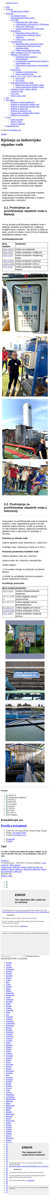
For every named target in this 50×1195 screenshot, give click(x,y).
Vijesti (8, 117)
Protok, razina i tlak (18, 96)
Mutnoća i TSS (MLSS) (20, 55)
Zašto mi (9, 9)
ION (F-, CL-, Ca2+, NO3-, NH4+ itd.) (26, 76)
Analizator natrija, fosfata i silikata (24, 89)
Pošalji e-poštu (6, 876)
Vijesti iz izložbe (17, 119)
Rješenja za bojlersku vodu (21, 111)
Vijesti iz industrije (18, 124)
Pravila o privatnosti (14, 825)
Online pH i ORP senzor (25, 26)
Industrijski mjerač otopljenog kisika (29, 44)
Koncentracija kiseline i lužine (22, 83)
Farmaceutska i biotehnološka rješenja (25, 113)
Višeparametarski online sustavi (23, 18)
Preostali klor (16, 70)
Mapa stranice (15, 865)
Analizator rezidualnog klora (26, 72)
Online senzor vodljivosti (25, 39)
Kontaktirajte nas (12, 126)
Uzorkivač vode (17, 91)
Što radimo (10, 100)
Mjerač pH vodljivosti (31, 869)
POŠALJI (5, 861)
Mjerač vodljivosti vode (30, 867)
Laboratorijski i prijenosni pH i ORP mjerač (32, 24)
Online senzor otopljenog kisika (28, 50)
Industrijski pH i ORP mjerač (27, 22)
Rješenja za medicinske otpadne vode (25, 106)
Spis (7, 98)
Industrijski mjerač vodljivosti (27, 33)
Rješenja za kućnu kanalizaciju (22, 102)
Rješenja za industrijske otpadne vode (25, 104)
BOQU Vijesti (16, 122)
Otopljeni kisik (16, 42)
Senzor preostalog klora (25, 74)
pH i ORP (14, 20)
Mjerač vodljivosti (15, 869)
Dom (8, 7)
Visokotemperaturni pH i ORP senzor (30, 29)
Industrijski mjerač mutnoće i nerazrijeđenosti (27, 58)
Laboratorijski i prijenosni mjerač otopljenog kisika (28, 47)
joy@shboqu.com (14, 130)
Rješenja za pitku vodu (19, 109)
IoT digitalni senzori (18, 16)
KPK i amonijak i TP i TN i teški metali (26, 52)
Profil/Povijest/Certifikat (20, 11)
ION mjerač (20, 78)
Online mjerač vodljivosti (10, 867)
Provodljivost (16, 31)
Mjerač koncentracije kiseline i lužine (30, 85)
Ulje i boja (15, 94)
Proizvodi (9, 13)
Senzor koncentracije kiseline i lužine (30, 87)
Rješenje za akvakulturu (20, 115)
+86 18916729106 (19, 833)
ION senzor (20, 81)
